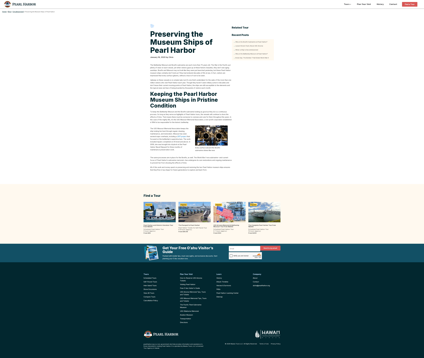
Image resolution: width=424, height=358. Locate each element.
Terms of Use (264, 344)
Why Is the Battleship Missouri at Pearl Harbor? (251, 54)
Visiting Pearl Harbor (187, 284)
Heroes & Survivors (223, 285)
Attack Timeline (222, 282)
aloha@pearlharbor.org (261, 285)
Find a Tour (410, 4)
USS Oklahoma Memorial (189, 311)
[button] (347, 4)
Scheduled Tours (150, 278)
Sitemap (219, 297)
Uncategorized (18, 12)
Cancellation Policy (151, 300)
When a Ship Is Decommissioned (246, 50)
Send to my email (270, 248)
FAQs (218, 289)
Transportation (185, 319)
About (255, 278)
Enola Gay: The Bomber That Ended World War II (252, 58)
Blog (9, 12)
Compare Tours (149, 297)
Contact (256, 282)
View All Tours (149, 293)
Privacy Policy (275, 344)
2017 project (182, 136)
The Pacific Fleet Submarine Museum (190, 306)
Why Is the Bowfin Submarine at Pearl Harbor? (251, 42)
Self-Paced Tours (150, 282)
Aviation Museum (186, 315)
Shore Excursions (150, 289)
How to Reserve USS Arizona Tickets (191, 279)
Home (4, 12)
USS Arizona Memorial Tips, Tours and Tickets (193, 293)
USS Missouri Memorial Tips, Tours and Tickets (193, 299)
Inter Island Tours (150, 285)
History (219, 278)
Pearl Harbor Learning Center (227, 293)
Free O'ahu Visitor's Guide (190, 288)
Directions (184, 322)
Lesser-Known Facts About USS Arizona (249, 46)
